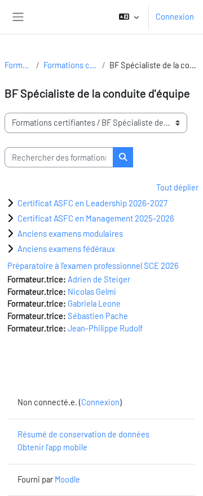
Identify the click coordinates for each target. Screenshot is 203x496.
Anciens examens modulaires (70, 233)
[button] (129, 17)
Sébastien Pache (98, 316)
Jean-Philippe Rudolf (105, 328)
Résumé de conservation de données (83, 434)
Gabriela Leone (94, 303)
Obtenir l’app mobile (52, 447)
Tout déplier (177, 187)
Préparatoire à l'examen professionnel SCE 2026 (93, 265)
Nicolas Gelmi (92, 291)
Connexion (175, 16)
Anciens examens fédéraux (66, 248)
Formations (18, 65)
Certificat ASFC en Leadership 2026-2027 (92, 203)
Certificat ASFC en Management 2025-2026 (95, 218)
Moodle (67, 479)
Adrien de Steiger (99, 279)
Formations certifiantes (70, 65)
